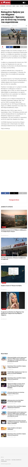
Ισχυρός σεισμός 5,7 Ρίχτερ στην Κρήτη (11, 285)
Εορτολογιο (9, 6)
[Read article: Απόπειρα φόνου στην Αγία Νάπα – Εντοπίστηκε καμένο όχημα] (3, 402)
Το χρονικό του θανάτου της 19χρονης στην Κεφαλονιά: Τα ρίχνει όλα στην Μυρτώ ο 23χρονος (12, 313)
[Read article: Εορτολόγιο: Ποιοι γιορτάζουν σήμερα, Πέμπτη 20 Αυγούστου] (3, 379)
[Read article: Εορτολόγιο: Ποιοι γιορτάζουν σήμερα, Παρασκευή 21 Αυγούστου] (3, 407)
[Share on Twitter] (16, 47)
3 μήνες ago (4, 263)
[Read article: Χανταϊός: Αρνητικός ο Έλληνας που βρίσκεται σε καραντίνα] (14, 247)
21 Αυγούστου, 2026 (11, 403)
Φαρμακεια (2, 6)
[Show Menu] (1, 3)
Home (2, 9)
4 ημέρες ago (10, 369)
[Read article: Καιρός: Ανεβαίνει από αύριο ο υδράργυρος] (3, 429)
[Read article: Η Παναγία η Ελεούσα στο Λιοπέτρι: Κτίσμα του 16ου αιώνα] (3, 394)
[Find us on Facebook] (1, 457)
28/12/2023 (14, 25)
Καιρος (13, 6)
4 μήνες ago (4, 289)
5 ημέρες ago (10, 395)
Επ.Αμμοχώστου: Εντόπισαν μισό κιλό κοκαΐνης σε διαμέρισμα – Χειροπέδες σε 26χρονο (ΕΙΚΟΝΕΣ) (17, 422)
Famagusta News (6, 25)
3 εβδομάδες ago (5, 235)
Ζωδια (17, 6)
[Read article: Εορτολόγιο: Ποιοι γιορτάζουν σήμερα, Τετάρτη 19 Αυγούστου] (3, 367)
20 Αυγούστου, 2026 (11, 409)
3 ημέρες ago (10, 363)
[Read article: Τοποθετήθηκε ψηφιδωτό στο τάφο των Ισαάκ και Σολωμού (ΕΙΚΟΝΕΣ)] (3, 373)
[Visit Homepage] (6, 3)
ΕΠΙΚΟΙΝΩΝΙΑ (4, 461)
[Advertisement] (14, 145)
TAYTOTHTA (7, 459)
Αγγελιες (22, 6)
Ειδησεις (6, 9)
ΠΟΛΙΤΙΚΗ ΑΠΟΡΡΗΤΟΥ (16, 459)
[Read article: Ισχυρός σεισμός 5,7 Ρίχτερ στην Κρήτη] (14, 275)
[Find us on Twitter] (2, 457)
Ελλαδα (10, 9)
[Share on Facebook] (9, 47)
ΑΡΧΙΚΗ (2, 459)
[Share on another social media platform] (23, 47)
